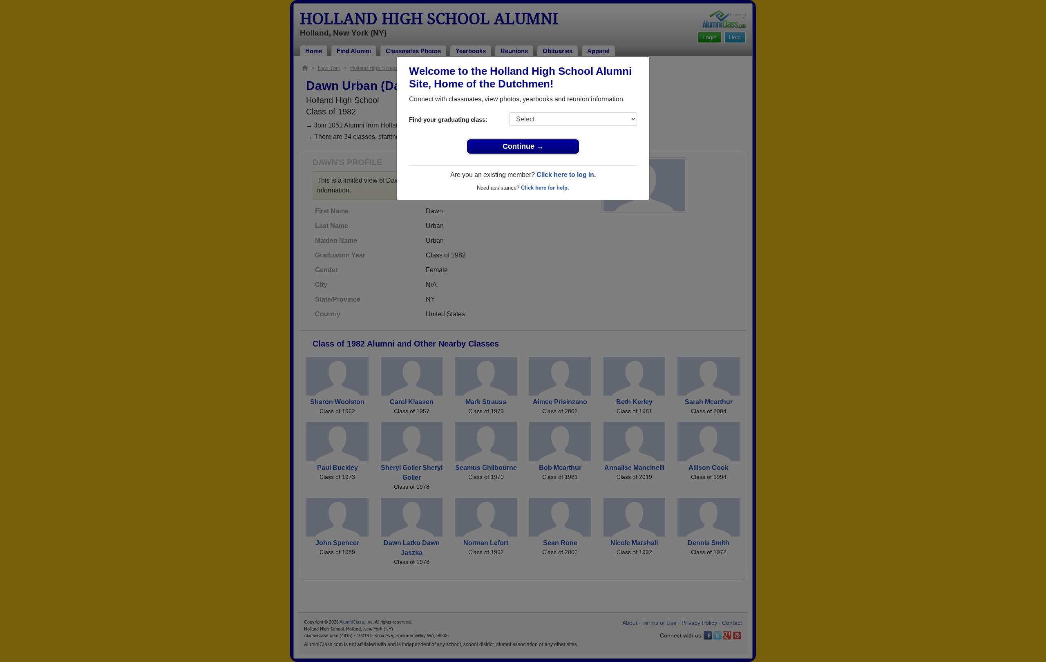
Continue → (523, 146)
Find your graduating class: (448, 119)
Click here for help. (545, 188)
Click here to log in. (566, 174)
